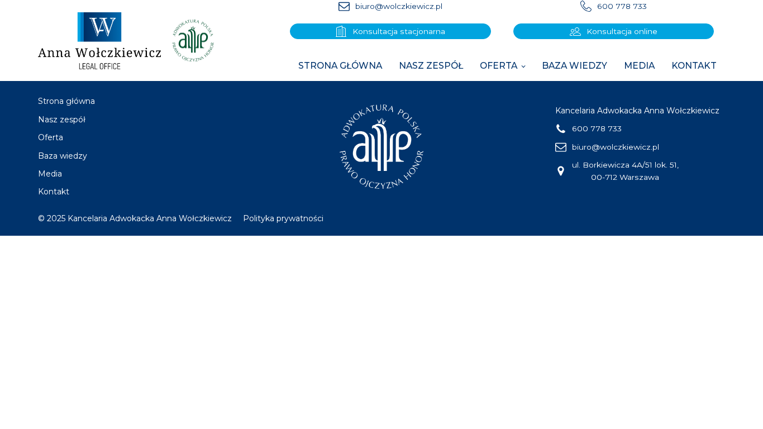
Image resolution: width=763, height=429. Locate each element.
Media (639, 65)
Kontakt (694, 65)
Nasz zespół (431, 65)
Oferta (498, 65)
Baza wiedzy (574, 65)
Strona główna (340, 65)
